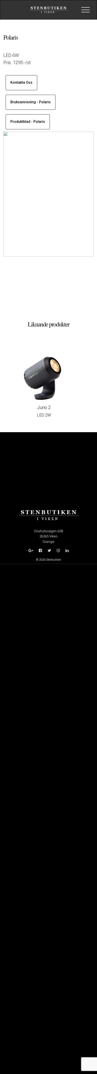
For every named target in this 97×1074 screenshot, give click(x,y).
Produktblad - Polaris (27, 121)
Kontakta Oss (21, 82)
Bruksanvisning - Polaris (30, 102)
